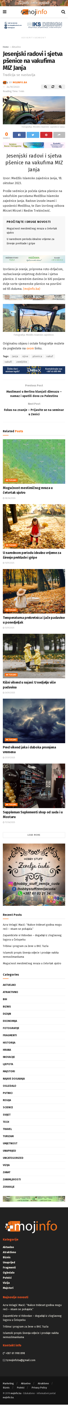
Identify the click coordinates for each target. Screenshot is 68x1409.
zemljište (21, 362)
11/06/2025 (10, 822)
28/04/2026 (10, 498)
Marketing (8, 1383)
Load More (34, 835)
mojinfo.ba (20, 82)
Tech (6, 1122)
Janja (15, 356)
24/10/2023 (13, 86)
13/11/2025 (9, 628)
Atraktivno (10, 992)
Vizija (6, 1165)
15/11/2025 (9, 563)
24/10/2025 (10, 693)
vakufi (8, 362)
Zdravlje (9, 1186)
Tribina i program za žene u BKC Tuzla (25, 946)
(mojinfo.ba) (31, 289)
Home (6, 47)
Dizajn (7, 1013)
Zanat (6, 1172)
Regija (7, 1100)
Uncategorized (13, 1158)
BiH (5, 999)
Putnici (7, 1093)
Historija (9, 1042)
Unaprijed (9, 1150)
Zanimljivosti (12, 1179)
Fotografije (11, 1028)
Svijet (7, 1114)
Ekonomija (10, 1021)
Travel (7, 1129)
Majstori (9, 1071)
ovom (30, 348)
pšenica (37, 356)
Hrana (7, 1049)
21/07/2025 (10, 758)
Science (8, 1107)
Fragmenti (10, 1035)
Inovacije (9, 1057)
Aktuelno (16, 47)
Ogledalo (9, 1086)
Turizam (8, 1136)
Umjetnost (10, 1143)
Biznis (7, 1006)
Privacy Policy (39, 1387)
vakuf (49, 356)
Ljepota (8, 1064)
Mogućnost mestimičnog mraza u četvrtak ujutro (32, 963)
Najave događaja (14, 1078)
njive (25, 356)
